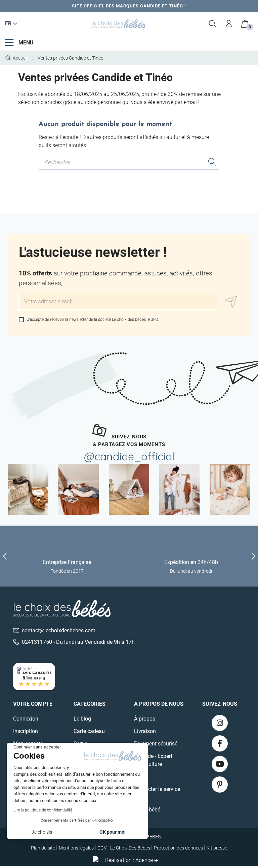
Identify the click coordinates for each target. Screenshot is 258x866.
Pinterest (220, 784)
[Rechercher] (212, 162)
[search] (213, 23)
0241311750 (37, 642)
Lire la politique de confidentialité (42, 810)
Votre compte (32, 704)
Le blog (82, 718)
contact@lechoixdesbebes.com (58, 630)
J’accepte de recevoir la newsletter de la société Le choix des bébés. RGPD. (92, 319)
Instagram (220, 723)
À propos (144, 718)
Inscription (25, 731)
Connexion (25, 718)
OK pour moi (112, 832)
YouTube (220, 764)
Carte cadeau (89, 731)
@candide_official (129, 456)
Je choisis (42, 832)
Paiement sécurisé (155, 743)
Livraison (145, 731)
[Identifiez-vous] (229, 23)
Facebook (220, 743)
